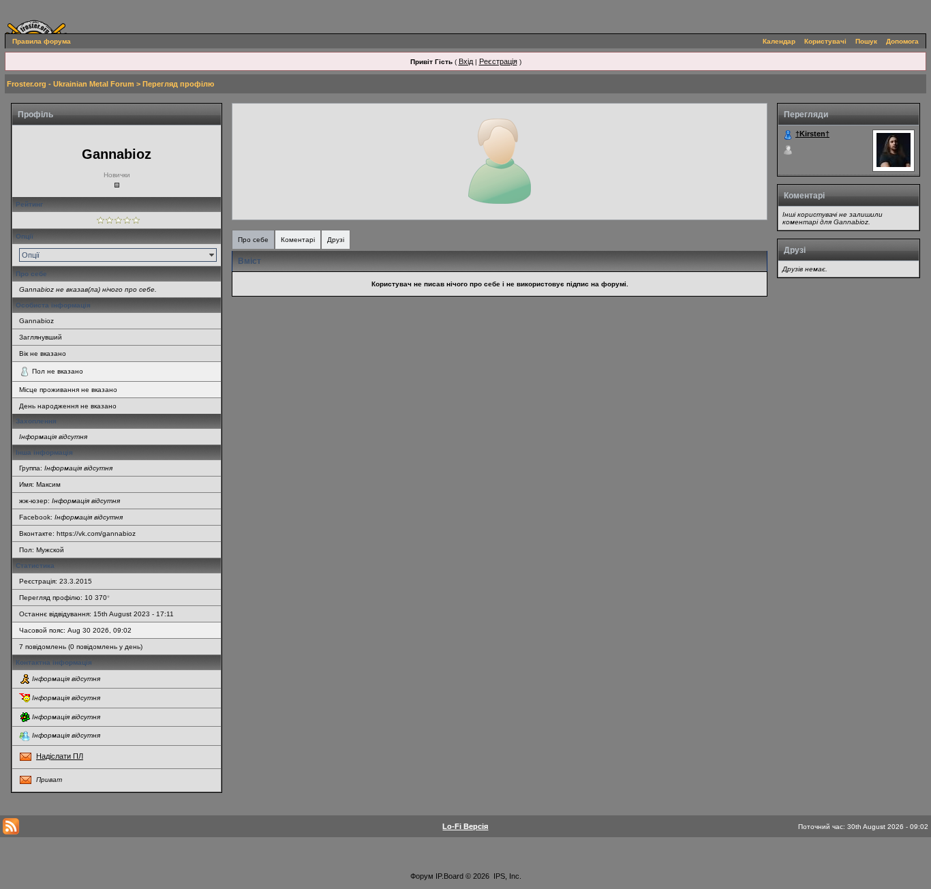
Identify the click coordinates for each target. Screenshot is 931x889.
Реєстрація (498, 61)
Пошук (866, 41)
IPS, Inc (506, 876)
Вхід (466, 61)
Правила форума (41, 41)
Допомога (902, 41)
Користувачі (825, 41)
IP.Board (449, 876)
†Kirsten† (812, 134)
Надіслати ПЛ (59, 756)
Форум (421, 876)
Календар (779, 41)
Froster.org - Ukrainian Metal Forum (70, 84)
